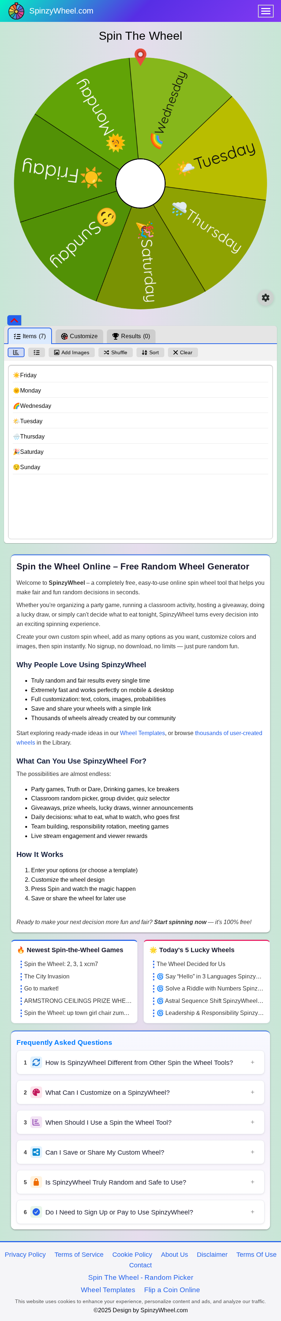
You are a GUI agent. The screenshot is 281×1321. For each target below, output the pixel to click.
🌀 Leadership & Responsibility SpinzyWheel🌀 (210, 1013)
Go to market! (41, 988)
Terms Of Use (256, 1254)
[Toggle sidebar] (14, 320)
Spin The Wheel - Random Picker (140, 1277)
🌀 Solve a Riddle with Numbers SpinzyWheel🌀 (210, 988)
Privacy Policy (25, 1254)
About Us (174, 1254)
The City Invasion (47, 976)
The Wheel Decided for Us (191, 964)
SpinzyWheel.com (61, 10)
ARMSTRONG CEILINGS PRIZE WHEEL (78, 1001)
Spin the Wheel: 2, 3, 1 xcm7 (61, 964)
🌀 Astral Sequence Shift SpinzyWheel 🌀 (210, 1001)
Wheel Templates (142, 733)
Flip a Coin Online (172, 1290)
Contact (140, 1265)
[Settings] (266, 298)
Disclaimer (212, 1254)
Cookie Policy (132, 1254)
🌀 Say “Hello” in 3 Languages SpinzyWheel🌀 (210, 976)
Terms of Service (79, 1254)
